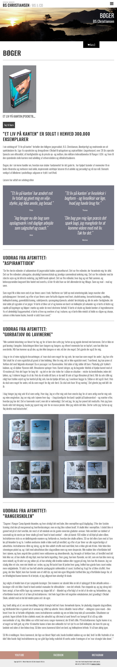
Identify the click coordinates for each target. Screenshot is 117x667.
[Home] (21, 4)
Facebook (58, 655)
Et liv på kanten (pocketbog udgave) (24, 116)
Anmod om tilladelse (95, 664)
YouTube (19, 655)
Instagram (97, 655)
